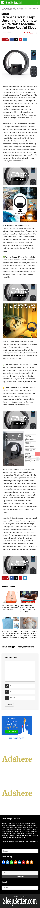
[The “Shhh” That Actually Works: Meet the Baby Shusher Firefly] (11, 593)
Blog (7, 8)
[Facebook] (3, 862)
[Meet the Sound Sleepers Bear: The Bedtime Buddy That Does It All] (29, 593)
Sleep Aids (5, 14)
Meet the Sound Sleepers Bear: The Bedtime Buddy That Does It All (27, 609)
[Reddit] (15, 862)
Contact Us (5, 841)
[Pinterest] (23, 862)
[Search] (36, 2)
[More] (31, 862)
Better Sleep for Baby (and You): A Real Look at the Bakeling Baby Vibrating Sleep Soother (11, 635)
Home (3, 8)
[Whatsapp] (11, 862)
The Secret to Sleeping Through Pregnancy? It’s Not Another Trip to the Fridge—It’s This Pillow (29, 635)
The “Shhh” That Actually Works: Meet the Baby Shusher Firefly (10, 608)
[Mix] (27, 862)
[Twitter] (7, 862)
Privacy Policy (13, 841)
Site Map (21, 841)
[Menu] (2, 2)
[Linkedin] (19, 862)
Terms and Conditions (31, 841)
